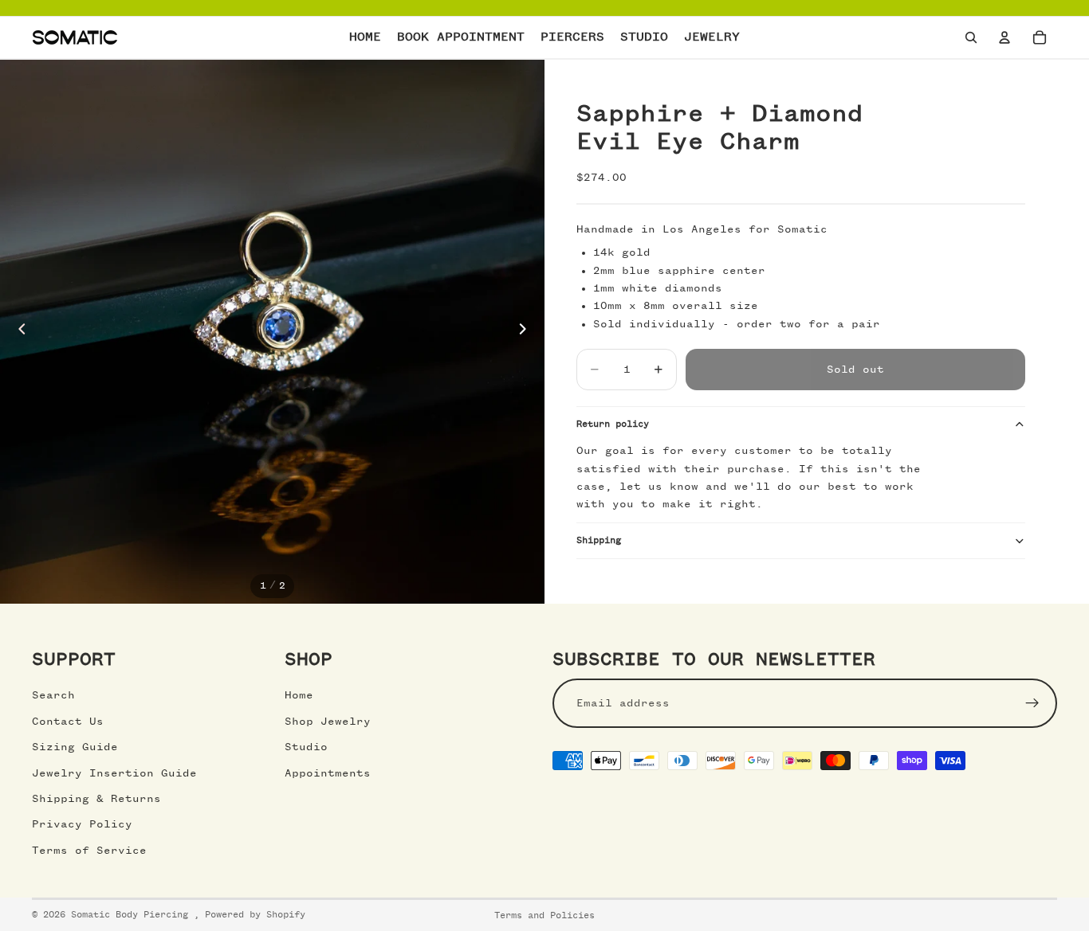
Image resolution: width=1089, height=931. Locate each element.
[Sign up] (1032, 703)
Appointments (328, 773)
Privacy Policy (82, 824)
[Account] (1004, 37)
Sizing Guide (75, 747)
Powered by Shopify (255, 915)
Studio (306, 747)
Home (299, 695)
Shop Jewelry (328, 721)
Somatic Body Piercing (132, 915)
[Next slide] (526, 332)
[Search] (971, 37)
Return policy (612, 424)
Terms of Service (89, 850)
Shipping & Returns (96, 798)
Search (53, 695)
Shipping (598, 541)
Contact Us (68, 721)
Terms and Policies (544, 916)
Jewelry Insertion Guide (114, 773)
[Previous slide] (17, 332)
